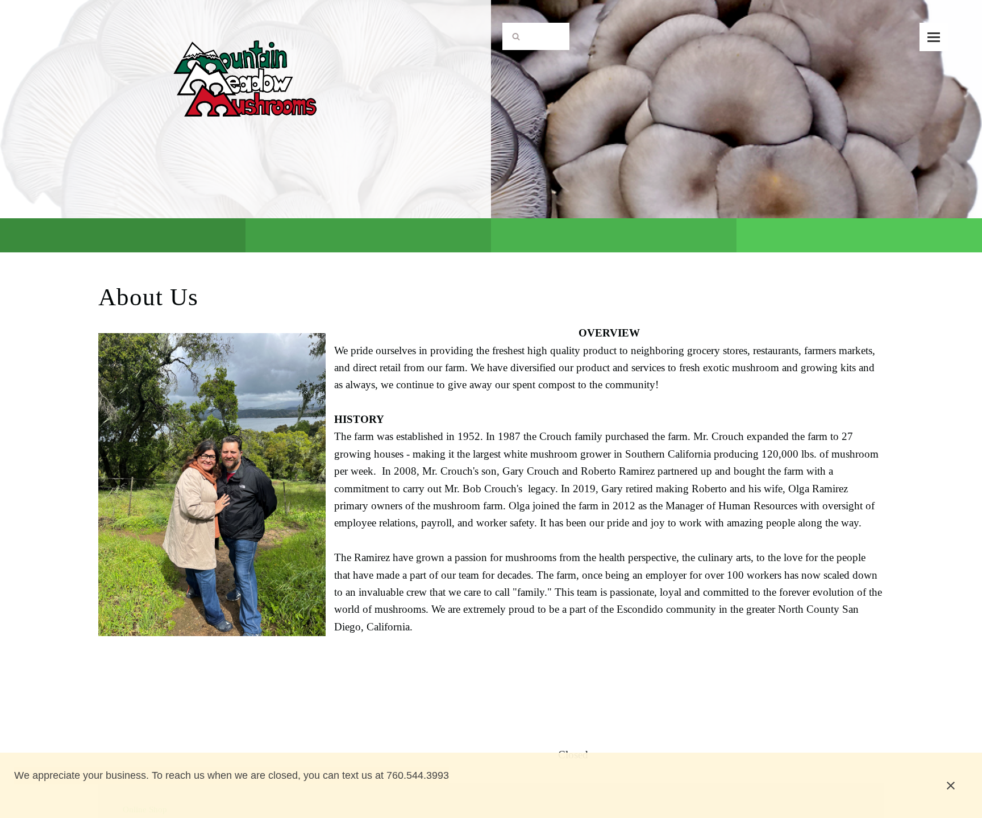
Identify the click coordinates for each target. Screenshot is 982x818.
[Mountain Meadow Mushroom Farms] (246, 52)
